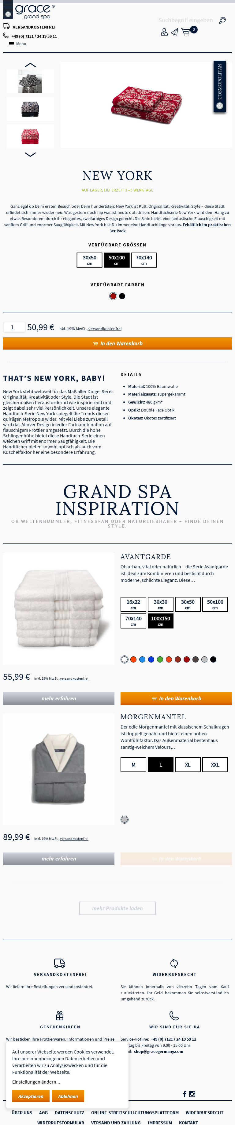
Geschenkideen (60, 1027)
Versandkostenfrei (60, 974)
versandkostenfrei (34, 27)
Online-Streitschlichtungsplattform (135, 1112)
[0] (185, 33)
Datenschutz (69, 1112)
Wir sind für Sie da (174, 1027)
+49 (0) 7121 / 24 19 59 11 (34, 36)
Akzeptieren (30, 1096)
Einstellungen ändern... (36, 1082)
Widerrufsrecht (175, 974)
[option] (30, 81)
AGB (43, 1112)
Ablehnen (68, 1096)
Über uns (22, 1112)
